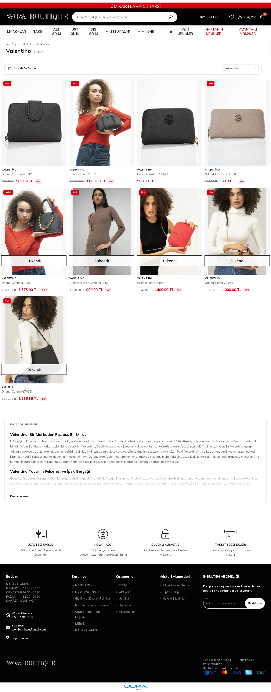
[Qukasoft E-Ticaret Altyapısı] (135, 687)
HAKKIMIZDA (83, 585)
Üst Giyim (125, 598)
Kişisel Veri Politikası (88, 592)
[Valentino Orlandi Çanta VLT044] (169, 231)
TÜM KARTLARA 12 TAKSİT (136, 6)
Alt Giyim (124, 592)
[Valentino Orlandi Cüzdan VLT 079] (169, 122)
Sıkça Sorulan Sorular (177, 585)
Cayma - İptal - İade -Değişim (88, 614)
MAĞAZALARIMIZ (86, 630)
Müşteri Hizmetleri (174, 576)
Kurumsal (79, 576)
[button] (262, 17)
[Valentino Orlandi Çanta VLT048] (33, 231)
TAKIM (123, 585)
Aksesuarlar (127, 611)
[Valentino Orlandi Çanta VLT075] (101, 122)
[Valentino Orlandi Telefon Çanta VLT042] (101, 231)
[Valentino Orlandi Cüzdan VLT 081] (33, 122)
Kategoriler (125, 576)
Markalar (28, 44)
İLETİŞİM (80, 623)
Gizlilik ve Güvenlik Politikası (93, 598)
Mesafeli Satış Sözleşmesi (92, 605)
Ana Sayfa (12, 44)
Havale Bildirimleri (174, 598)
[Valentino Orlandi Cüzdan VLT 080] (237, 122)
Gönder (257, 603)
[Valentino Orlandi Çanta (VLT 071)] (33, 339)
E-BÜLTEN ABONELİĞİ (221, 576)
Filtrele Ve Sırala (25, 68)
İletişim (12, 576)
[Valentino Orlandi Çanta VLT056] (237, 231)
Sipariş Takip (171, 592)
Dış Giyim (125, 605)
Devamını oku (19, 496)
